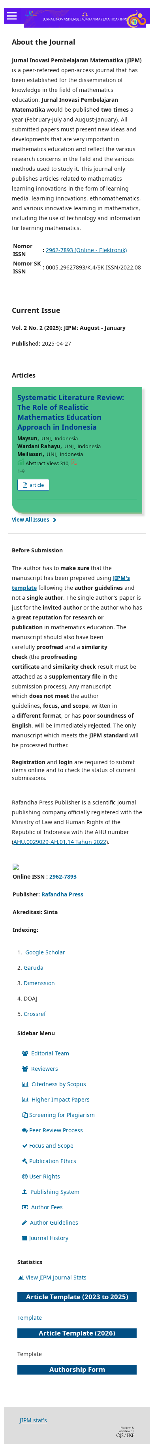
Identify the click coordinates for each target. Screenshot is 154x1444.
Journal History (48, 1238)
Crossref (35, 1014)
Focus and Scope (51, 1145)
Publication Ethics (52, 1161)
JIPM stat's (33, 1420)
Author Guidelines (54, 1222)
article (36, 484)
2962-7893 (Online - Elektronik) (86, 250)
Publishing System (54, 1191)
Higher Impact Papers (61, 1099)
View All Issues (30, 519)
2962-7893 (63, 876)
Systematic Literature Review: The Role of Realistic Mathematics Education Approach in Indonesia (70, 412)
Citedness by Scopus (59, 1084)
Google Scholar (45, 952)
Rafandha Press (62, 894)
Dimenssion (39, 983)
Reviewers (44, 1068)
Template (29, 1317)
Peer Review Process (56, 1130)
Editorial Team (50, 1053)
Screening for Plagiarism (62, 1115)
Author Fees (47, 1207)
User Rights (44, 1176)
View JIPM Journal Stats (56, 1277)
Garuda (33, 967)
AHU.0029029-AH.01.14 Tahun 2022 (59, 841)
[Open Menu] (12, 16)
